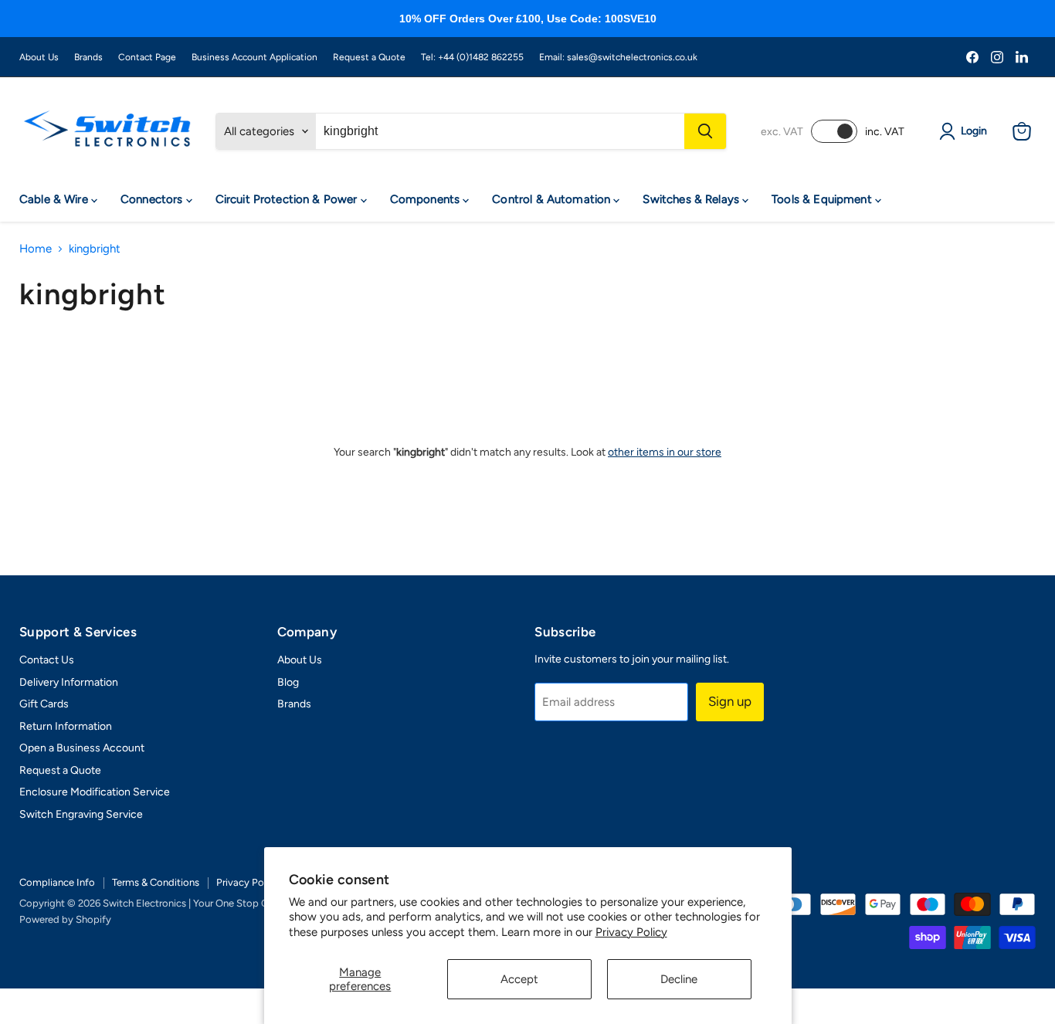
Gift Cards (44, 703)
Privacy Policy (631, 932)
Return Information (65, 726)
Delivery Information (68, 682)
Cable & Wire (55, 199)
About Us (39, 57)
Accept (519, 979)
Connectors (153, 199)
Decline (678, 979)
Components (426, 199)
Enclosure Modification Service (94, 792)
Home (35, 249)
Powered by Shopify (65, 919)
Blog (288, 682)
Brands (88, 57)
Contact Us (46, 659)
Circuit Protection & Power (288, 199)
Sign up (729, 701)
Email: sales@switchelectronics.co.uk (618, 57)
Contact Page (147, 57)
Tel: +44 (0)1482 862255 (472, 57)
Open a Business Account (81, 747)
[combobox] (500, 131)
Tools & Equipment (823, 199)
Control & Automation (552, 199)
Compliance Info (57, 882)
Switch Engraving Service (81, 814)
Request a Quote (369, 57)
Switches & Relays (692, 199)
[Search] (705, 131)
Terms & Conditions (155, 882)
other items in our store (664, 452)
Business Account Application (254, 57)
